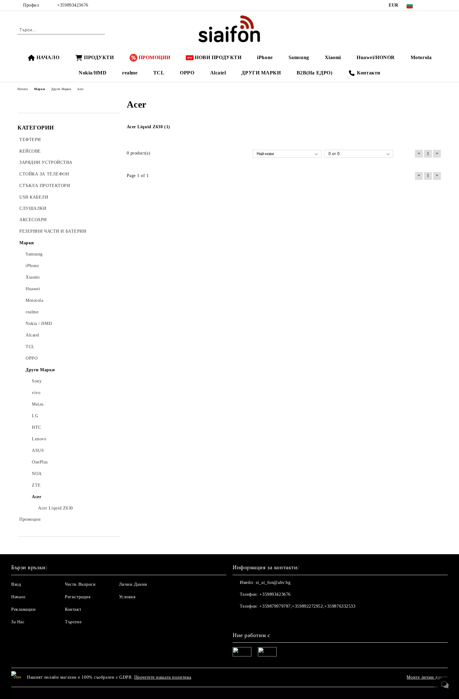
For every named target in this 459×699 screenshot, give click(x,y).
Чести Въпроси (80, 584)
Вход (16, 584)
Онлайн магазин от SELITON (229, 693)
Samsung (299, 57)
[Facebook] (428, 5)
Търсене (73, 622)
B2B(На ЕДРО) (315, 72)
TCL (159, 72)
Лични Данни (133, 584)
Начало (18, 597)
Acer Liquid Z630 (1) (148, 126)
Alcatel (218, 72)
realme (129, 72)
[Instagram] (438, 5)
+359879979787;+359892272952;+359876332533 (307, 606)
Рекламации (23, 609)
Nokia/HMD (92, 72)
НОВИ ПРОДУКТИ (218, 57)
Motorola (421, 57)
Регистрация (77, 597)
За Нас (17, 622)
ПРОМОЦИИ (154, 57)
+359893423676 (72, 5)
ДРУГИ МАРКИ (261, 72)
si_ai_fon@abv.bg (273, 582)
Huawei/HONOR (376, 57)
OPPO (187, 72)
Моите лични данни (427, 677)
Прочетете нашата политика (162, 677)
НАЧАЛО (48, 57)
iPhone (265, 57)
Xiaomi (333, 57)
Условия (127, 597)
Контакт (73, 609)
